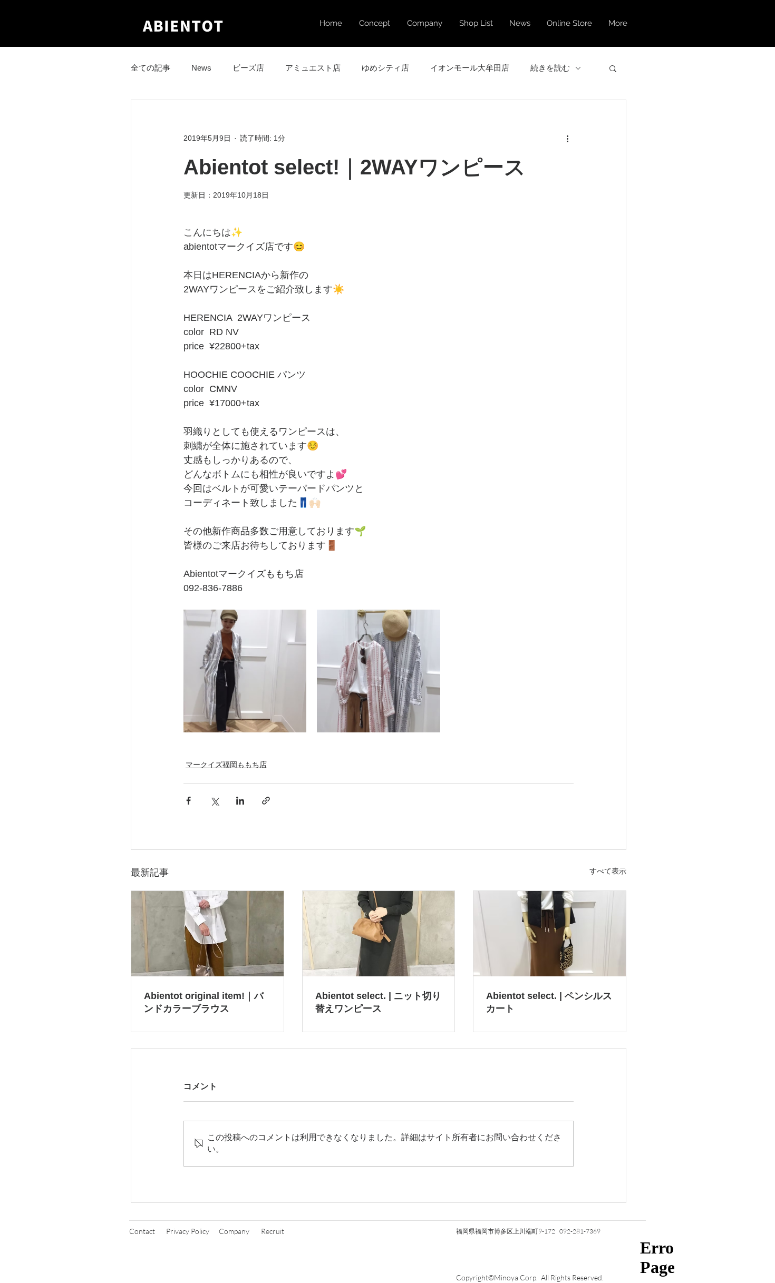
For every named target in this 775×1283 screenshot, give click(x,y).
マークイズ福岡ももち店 (226, 764)
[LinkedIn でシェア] (240, 801)
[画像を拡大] (244, 671)
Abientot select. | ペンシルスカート (549, 1002)
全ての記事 (150, 67)
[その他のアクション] (567, 138)
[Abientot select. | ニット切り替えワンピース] (379, 933)
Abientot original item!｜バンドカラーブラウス (204, 1002)
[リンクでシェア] (266, 801)
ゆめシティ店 (385, 67)
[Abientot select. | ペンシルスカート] (549, 933)
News (201, 67)
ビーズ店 (248, 67)
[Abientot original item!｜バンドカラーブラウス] (207, 933)
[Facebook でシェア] (188, 801)
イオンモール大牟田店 (469, 67)
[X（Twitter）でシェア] (214, 801)
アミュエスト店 (313, 67)
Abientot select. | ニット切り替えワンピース (378, 1002)
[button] (613, 68)
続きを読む (550, 67)
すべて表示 (607, 871)
